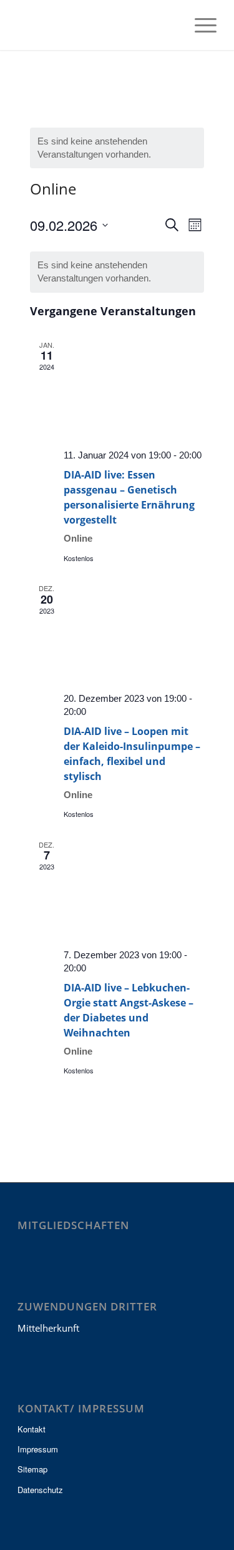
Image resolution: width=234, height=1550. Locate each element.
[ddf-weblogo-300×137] (97, 25)
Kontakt (31, 1429)
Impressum (37, 1449)
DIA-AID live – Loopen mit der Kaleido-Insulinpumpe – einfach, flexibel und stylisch (132, 753)
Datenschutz (40, 1490)
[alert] (117, 148)
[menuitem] (170, 25)
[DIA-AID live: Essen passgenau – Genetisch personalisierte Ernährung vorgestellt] (134, 389)
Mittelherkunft (48, 1328)
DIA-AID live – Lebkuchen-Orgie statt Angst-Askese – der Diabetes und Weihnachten (128, 1010)
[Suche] (170, 25)
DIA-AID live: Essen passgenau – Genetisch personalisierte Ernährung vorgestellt (129, 497)
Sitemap (32, 1469)
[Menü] (199, 25)
